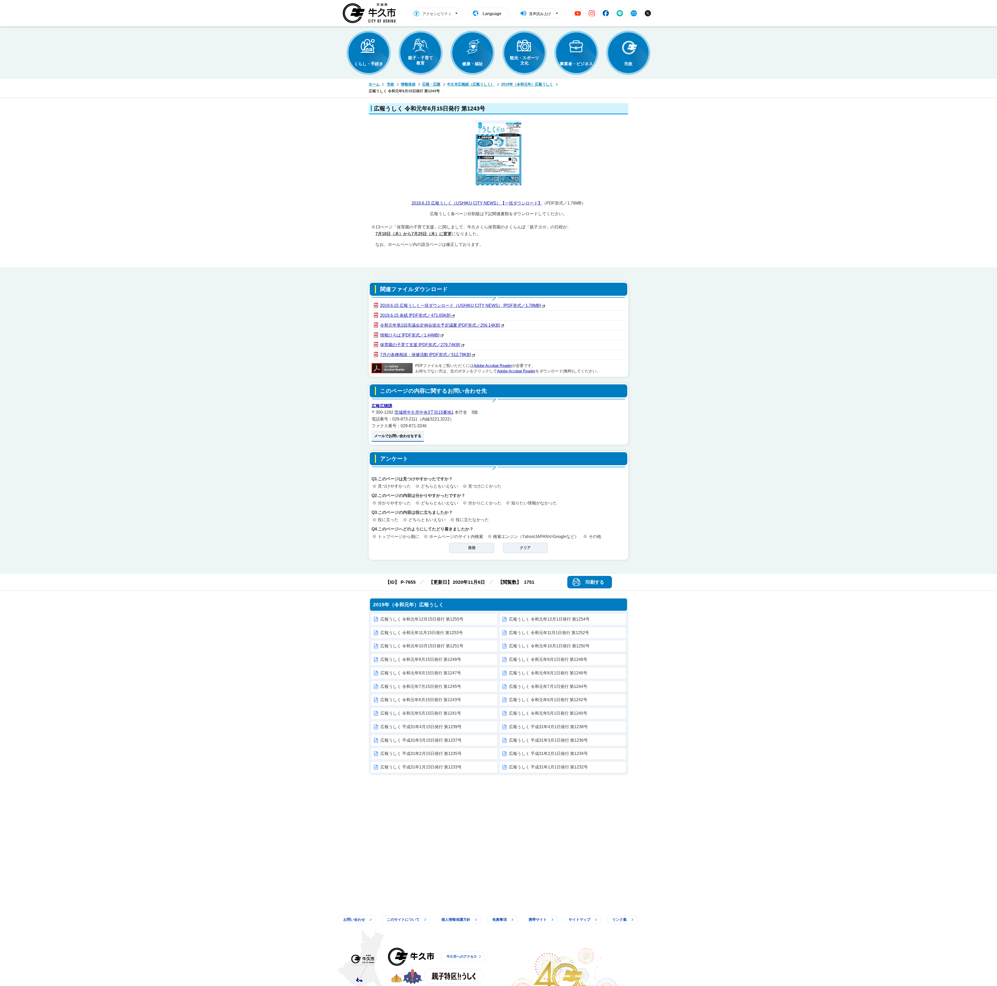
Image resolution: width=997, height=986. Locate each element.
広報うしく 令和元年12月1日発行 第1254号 (549, 619)
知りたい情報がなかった (534, 503)
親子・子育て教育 (420, 60)
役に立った (388, 519)
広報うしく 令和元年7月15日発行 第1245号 (420, 686)
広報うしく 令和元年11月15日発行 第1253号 (421, 632)
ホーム (374, 84)
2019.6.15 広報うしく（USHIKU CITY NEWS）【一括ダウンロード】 (477, 203)
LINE (620, 13)
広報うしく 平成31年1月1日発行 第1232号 (548, 767)
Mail (634, 13)
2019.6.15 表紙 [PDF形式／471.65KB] (415, 315)
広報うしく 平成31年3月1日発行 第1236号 (548, 740)
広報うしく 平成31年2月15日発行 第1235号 (421, 753)
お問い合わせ (354, 919)
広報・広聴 (431, 84)
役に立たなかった (472, 519)
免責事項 (499, 919)
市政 (628, 64)
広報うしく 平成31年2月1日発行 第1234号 (548, 753)
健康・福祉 (472, 64)
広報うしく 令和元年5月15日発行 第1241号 (420, 713)
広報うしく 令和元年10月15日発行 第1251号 (421, 646)
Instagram (592, 13)
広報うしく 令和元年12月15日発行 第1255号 (421, 619)
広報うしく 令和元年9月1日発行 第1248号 (548, 659)
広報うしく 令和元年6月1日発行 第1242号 (548, 700)
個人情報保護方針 (455, 919)
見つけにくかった (484, 486)
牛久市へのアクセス (462, 956)
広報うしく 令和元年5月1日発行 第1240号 (548, 713)
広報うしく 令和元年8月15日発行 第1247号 (420, 673)
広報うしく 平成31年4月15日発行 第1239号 (421, 727)
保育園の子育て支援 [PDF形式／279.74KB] (420, 345)
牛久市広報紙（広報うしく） (470, 84)
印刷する (594, 582)
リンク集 (619, 919)
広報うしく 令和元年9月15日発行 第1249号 (420, 659)
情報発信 (408, 84)
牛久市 (411, 957)
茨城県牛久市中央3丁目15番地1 (424, 412)
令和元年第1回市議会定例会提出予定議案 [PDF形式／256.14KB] (440, 325)
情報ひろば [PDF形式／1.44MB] (409, 335)
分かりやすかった (394, 503)
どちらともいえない (439, 486)
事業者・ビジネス (576, 64)
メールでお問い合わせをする (397, 436)
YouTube (577, 13)
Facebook (606, 13)
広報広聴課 (382, 406)
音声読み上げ (540, 14)
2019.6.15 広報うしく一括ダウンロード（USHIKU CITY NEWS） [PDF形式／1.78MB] (460, 305)
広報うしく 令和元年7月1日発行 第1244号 (548, 686)
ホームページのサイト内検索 (456, 536)
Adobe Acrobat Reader (493, 366)
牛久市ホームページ (371, 13)
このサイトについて (403, 919)
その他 (595, 536)
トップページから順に (398, 536)
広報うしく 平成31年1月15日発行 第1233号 (421, 767)
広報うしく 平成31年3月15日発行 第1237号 (421, 740)
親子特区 (454, 976)
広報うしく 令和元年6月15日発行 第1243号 (420, 700)
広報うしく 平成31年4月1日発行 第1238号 (548, 727)
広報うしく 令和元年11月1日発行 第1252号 (549, 632)
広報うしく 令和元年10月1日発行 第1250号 (549, 646)
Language (492, 13)
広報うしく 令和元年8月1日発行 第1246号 (548, 673)
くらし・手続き (368, 64)
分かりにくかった (484, 503)
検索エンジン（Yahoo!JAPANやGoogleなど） (536, 536)
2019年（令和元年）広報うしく (527, 84)
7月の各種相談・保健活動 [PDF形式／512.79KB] (425, 354)
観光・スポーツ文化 (524, 60)
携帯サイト (538, 919)
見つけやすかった (394, 486)
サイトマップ (579, 919)
